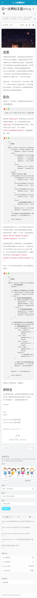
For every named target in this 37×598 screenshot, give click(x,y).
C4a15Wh (6, 17)
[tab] (7, 516)
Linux (21, 19)
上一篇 (5, 448)
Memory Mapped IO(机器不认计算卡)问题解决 (16, 527)
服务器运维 (27, 19)
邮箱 (3, 493)
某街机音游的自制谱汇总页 (10, 545)
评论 (3, 464)
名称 (3, 485)
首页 (6, 25)
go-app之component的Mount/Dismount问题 (15, 533)
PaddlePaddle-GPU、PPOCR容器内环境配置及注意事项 (19, 539)
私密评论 (28, 481)
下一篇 (32, 448)
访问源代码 (8, 104)
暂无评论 (6, 19)
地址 (3, 500)
